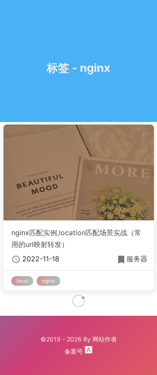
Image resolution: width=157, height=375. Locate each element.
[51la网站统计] (88, 351)
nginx (48, 281)
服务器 (136, 258)
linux (22, 281)
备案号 (75, 351)
